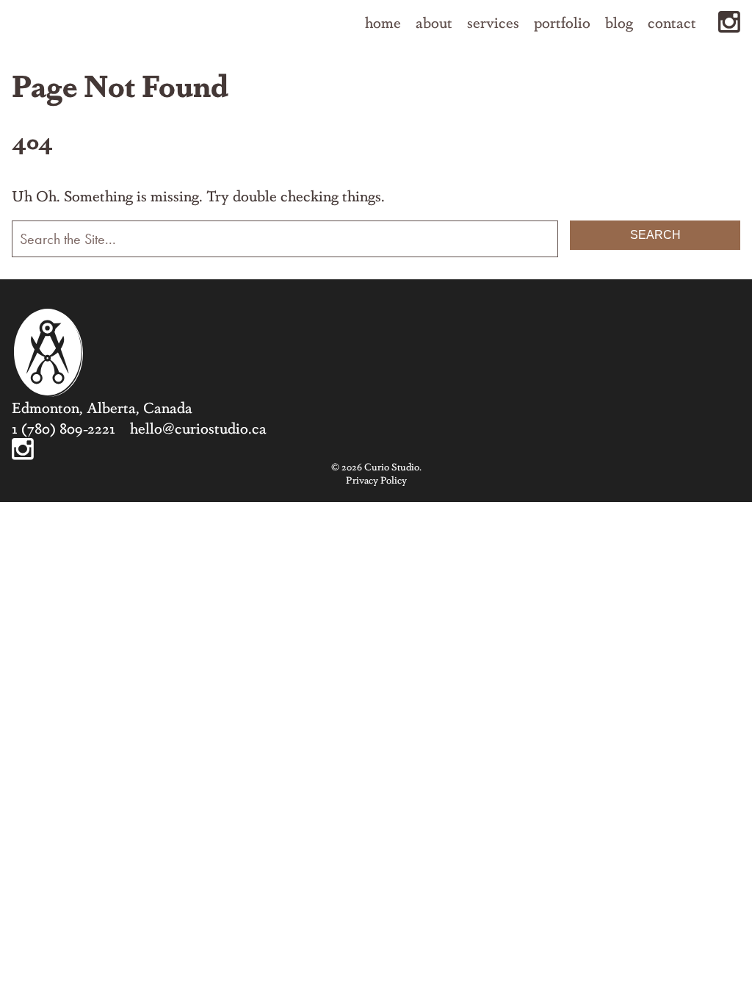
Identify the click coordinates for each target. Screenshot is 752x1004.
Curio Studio (48, 353)
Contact (672, 22)
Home (383, 22)
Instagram (729, 22)
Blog (619, 22)
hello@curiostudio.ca (198, 427)
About (434, 22)
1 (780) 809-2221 (63, 427)
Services (493, 22)
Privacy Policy (376, 480)
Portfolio (562, 22)
